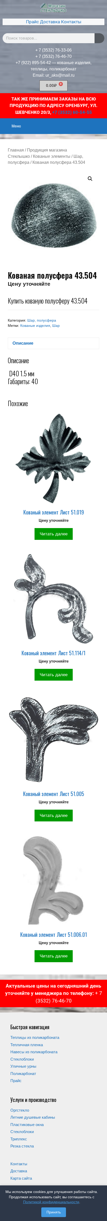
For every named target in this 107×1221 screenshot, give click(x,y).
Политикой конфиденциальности (51, 1202)
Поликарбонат (23, 1073)
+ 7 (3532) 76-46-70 (53, 56)
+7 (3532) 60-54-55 (72, 112)
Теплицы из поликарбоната (34, 1037)
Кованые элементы (51, 156)
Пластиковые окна (27, 1124)
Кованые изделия (35, 326)
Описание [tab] (22, 343)
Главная (16, 150)
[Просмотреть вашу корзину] (100, 122)
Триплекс (18, 1139)
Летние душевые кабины (32, 1117)
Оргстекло (19, 1110)
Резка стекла (22, 1146)
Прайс (32, 21)
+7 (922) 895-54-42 (33, 62)
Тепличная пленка (26, 1045)
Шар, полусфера (41, 320)
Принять (53, 1212)
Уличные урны (23, 1066)
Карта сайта (21, 1178)
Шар (56, 326)
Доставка (50, 21)
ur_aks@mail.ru (60, 75)
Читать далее (54, 533)
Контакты (71, 21)
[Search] (99, 38)
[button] (90, 178)
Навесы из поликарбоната (33, 1052)
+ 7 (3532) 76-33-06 (53, 50)
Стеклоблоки (22, 1059)
